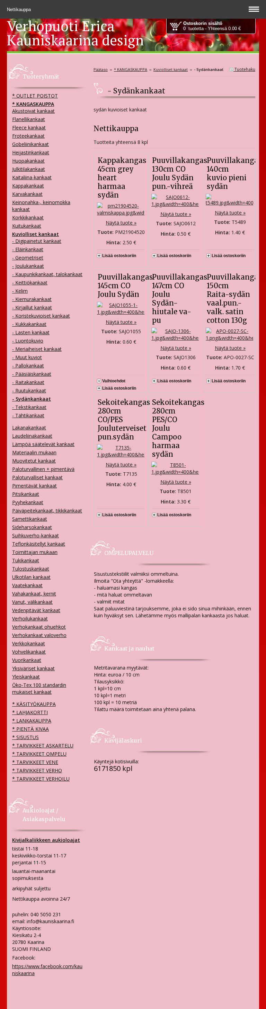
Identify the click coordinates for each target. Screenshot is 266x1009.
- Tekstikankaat (29, 407)
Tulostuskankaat (30, 568)
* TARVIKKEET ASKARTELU (42, 745)
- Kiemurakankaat (32, 299)
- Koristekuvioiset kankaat (41, 315)
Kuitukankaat (26, 225)
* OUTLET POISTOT (35, 95)
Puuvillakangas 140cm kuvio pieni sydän (234, 173)
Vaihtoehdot (113, 381)
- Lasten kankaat (31, 332)
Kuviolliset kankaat (170, 69)
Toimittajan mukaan (34, 552)
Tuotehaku (244, 69)
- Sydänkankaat (31, 399)
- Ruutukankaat (29, 390)
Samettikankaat (29, 519)
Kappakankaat (28, 185)
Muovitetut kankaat (34, 460)
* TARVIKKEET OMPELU (39, 754)
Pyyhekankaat (27, 502)
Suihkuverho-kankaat (35, 535)
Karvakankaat (27, 194)
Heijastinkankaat (30, 152)
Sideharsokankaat (32, 527)
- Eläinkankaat (27, 249)
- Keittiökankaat (29, 282)
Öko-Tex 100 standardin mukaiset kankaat (39, 688)
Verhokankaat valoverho (39, 635)
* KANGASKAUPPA (130, 69)
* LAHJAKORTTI (30, 712)
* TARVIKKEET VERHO (37, 770)
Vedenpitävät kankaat (36, 610)
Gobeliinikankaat (30, 144)
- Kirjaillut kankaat (32, 307)
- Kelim (20, 291)
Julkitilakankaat (28, 169)
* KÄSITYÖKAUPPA (34, 704)
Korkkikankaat (28, 217)
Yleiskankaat (26, 676)
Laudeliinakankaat (32, 436)
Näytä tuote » (121, 222)
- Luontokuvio (27, 340)
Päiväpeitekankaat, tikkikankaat (47, 510)
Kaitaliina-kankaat (32, 177)
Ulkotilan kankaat (31, 577)
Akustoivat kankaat (33, 111)
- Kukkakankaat (29, 324)
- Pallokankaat (28, 365)
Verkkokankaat (28, 643)
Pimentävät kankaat (34, 485)
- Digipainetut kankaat (36, 241)
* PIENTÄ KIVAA (30, 729)
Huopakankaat (28, 160)
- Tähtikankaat (28, 415)
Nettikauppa (19, 9)
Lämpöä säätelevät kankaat (43, 444)
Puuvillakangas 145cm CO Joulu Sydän (125, 286)
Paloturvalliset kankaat (37, 477)
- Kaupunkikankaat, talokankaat (47, 274)
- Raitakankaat (28, 382)
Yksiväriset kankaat (33, 668)
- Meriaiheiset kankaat (37, 349)
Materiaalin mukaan (34, 452)
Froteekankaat (28, 136)
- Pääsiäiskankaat (31, 374)
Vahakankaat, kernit (34, 593)
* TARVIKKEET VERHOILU (41, 778)
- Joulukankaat (28, 266)
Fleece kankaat (29, 127)
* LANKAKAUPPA (31, 720)
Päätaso (101, 69)
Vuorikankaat (26, 660)
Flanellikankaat (28, 119)
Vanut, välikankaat (32, 602)
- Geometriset (27, 257)
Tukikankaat (25, 560)
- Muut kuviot (27, 357)
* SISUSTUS (25, 737)
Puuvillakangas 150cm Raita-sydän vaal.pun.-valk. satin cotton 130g (234, 299)
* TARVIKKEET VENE (35, 762)
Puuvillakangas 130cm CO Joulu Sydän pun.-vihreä (179, 173)
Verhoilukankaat (30, 618)
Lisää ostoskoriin (119, 255)
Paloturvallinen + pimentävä (43, 469)
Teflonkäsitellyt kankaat (38, 543)
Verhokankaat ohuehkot (39, 627)
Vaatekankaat (27, 585)
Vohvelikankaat (29, 651)
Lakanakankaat (29, 427)
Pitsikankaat (25, 494)
